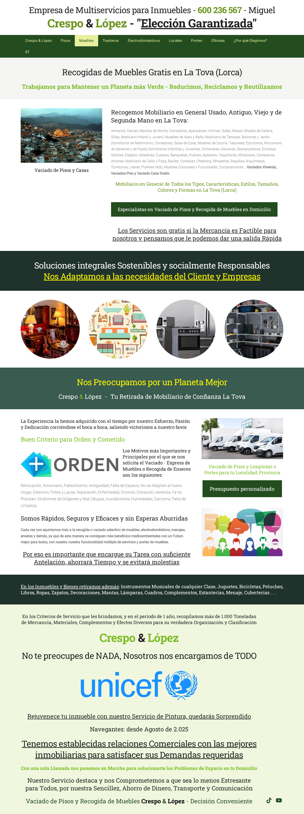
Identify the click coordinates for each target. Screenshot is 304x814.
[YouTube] (278, 800)
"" (197, 23)
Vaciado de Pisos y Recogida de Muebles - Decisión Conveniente (139, 801)
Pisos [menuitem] (65, 40)
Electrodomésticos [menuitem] (144, 40)
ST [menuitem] (27, 52)
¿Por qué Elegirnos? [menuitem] (250, 40)
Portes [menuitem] (196, 40)
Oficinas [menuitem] (218, 40)
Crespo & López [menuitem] (38, 40)
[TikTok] (269, 800)
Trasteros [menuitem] (111, 40)
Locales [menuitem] (175, 40)
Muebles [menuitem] (86, 40)
